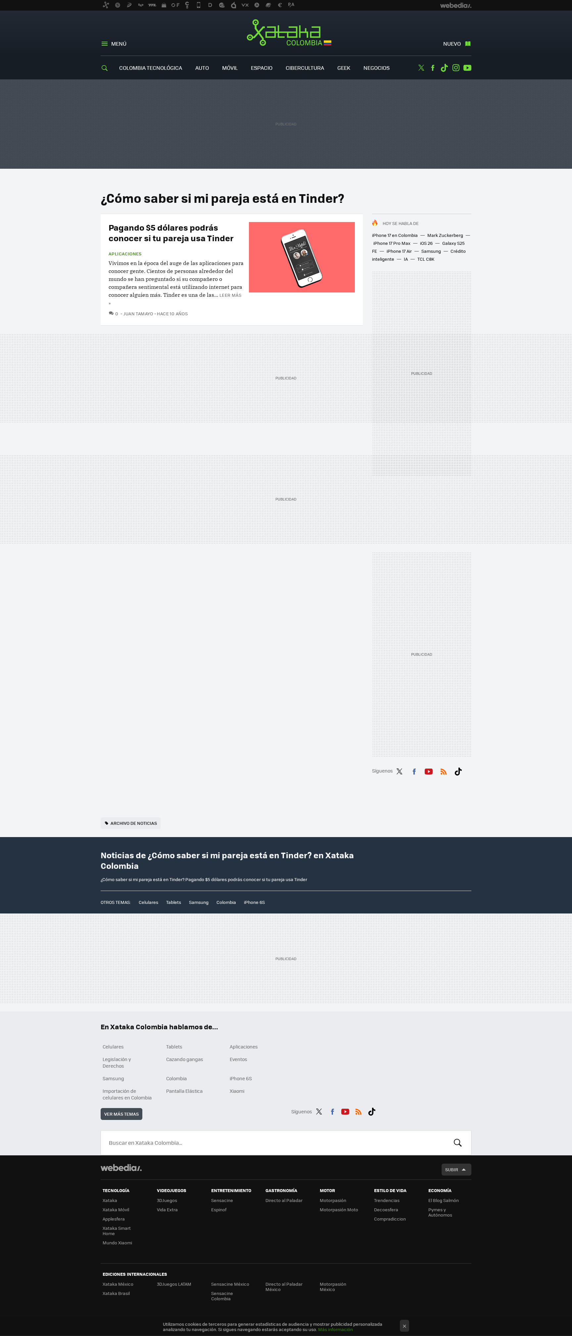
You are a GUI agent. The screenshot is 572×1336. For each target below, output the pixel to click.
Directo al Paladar (284, 1200)
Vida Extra (167, 1209)
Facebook (433, 68)
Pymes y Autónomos (440, 1212)
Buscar (458, 1143)
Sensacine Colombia (222, 1296)
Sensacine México (230, 1284)
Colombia (226, 902)
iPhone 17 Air (399, 251)
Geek (343, 67)
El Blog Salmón (443, 1200)
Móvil (230, 67)
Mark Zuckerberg (445, 235)
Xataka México (118, 1284)
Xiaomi (237, 1091)
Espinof (218, 1209)
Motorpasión (333, 1200)
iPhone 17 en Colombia (395, 235)
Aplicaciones (125, 253)
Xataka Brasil (116, 1293)
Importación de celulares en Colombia (127, 1094)
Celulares (148, 902)
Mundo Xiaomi (117, 1242)
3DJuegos (167, 1200)
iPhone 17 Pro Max (391, 243)
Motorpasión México (333, 1286)
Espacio (261, 67)
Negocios (376, 67)
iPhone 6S (254, 902)
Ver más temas (121, 1114)
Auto (202, 67)
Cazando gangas (184, 1059)
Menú (118, 43)
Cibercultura (305, 67)
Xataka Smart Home (117, 1230)
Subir (451, 1169)
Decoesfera (386, 1209)
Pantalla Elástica (184, 1091)
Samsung (431, 251)
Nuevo (452, 43)
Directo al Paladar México (284, 1286)
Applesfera (114, 1219)
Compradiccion (390, 1219)
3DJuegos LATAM (174, 1284)
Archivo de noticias (134, 823)
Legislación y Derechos (117, 1062)
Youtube (467, 68)
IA (406, 259)
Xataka (110, 1200)
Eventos (238, 1059)
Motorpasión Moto (339, 1209)
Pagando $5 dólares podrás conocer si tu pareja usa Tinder (171, 232)
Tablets (173, 902)
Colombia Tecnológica (150, 67)
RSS (443, 770)
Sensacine (222, 1200)
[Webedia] (121, 1168)
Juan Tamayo (138, 313)
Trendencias (387, 1200)
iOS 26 (426, 243)
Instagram (456, 68)
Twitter (421, 68)
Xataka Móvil (116, 1209)
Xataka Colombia (286, 34)
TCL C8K (425, 259)
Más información (335, 1329)
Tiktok (444, 68)
